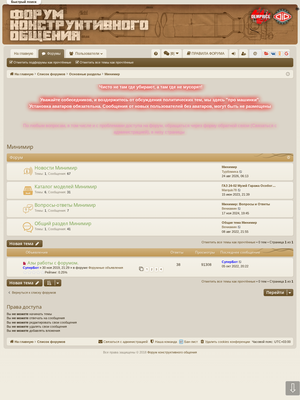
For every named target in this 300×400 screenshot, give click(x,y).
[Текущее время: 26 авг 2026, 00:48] (288, 74)
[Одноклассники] (280, 54)
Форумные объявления (105, 267)
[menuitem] (155, 53)
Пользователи (87, 54)
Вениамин (229, 208)
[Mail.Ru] (255, 54)
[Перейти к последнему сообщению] (240, 262)
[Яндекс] (266, 54)
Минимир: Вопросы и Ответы (246, 204)
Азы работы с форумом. (53, 263)
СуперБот (31, 267)
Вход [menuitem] (235, 55)
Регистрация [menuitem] (244, 55)
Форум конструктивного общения (172, 352)
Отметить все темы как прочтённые (107, 62)
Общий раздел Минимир (63, 223)
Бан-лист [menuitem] (191, 341)
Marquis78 (229, 190)
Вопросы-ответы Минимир (65, 205)
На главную (23, 54)
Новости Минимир (56, 168)
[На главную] (149, 24)
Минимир (20, 147)
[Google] (287, 54)
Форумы (54, 54)
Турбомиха (230, 171)
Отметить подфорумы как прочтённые (42, 62)
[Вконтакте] (273, 54)
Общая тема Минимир (239, 222)
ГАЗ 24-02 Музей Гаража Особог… (249, 185)
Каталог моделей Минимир (66, 186)
